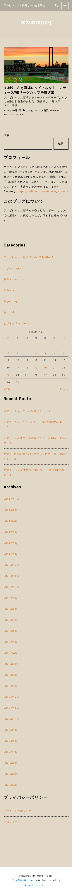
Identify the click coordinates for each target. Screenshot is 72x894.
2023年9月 (11, 598)
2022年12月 (11, 697)
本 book (9, 290)
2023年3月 (11, 664)
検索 (6, 135)
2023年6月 (11, 631)
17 (17, 367)
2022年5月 (11, 774)
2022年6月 (11, 763)
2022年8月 (11, 741)
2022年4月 (11, 785)
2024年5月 (11, 510)
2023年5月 (11, 642)
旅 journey (11, 301)
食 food (9, 312)
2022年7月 (11, 752)
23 (8, 375)
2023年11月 (11, 576)
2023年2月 (11, 675)
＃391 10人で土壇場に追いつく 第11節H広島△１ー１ (36, 472)
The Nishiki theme (24, 880)
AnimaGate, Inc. (36, 885)
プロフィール (12, 821)
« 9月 (7, 389)
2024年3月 (11, 532)
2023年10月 (11, 587)
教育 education (14, 279)
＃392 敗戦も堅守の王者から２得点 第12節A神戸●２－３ (35, 456)
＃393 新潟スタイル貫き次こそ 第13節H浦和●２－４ (35, 441)
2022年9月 (11, 730)
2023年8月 (11, 609)
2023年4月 (11, 653)
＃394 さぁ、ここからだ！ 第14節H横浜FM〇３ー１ (36, 425)
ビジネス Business (16, 323)
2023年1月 (11, 686)
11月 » (64, 389)
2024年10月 (11, 499)
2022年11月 (11, 708)
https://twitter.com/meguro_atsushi (42, 191)
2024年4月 (11, 521)
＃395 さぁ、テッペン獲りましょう (27, 411)
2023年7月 (11, 620)
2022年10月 (11, 719)
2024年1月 (11, 554)
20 (45, 367)
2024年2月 (11, 543)
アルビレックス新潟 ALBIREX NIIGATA (29, 257)
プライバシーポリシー (18, 810)
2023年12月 (11, 565)
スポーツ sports (14, 268)
